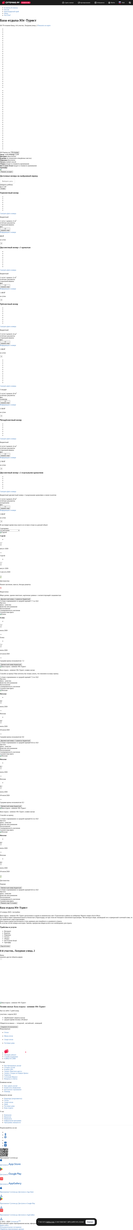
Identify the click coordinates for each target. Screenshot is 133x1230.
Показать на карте (44, 25)
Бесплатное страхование (12, 1089)
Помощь (7, 1091)
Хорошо (90, 1222)
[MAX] (5, 1137)
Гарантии (7, 1075)
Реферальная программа (12, 1121)
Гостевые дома (9, 1043)
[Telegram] (5, 1132)
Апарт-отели (8, 1039)
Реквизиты (8, 1119)
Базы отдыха (8, 1108)
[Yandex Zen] (5, 1146)
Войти (113, 2)
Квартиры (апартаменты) (13, 1098)
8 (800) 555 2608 (10, 1058)
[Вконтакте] (5, 1140)
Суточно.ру (15, 1221)
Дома (6, 1104)
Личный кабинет (10, 1055)
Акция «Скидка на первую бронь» (16, 1073)
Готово (3, 188)
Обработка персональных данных (12, 1229)
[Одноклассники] (5, 1135)
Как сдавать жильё (10, 1086)
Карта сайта (4, 1225)
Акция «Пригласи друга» (13, 1071)
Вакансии (7, 1117)
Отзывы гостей (9, 1067)
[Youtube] (5, 1143)
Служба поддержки (11, 1057)
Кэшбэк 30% (8, 1069)
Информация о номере (8, 232)
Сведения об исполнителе (9, 1027)
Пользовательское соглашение (10, 1227)
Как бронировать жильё (12, 1066)
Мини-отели (8, 1036)
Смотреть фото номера (8, 213)
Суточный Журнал (10, 1077)
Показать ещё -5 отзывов (9, 903)
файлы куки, (50, 1222)
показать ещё (5, 229)
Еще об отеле (5, 946)
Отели (6, 1032)
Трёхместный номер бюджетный (11, 664)
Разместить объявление (12, 1088)
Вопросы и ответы (10, 1079)
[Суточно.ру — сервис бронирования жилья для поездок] (10, 2)
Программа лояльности (12, 1122)
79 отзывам (14, 152)
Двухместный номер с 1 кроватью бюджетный (15, 599)
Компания (7, 1115)
